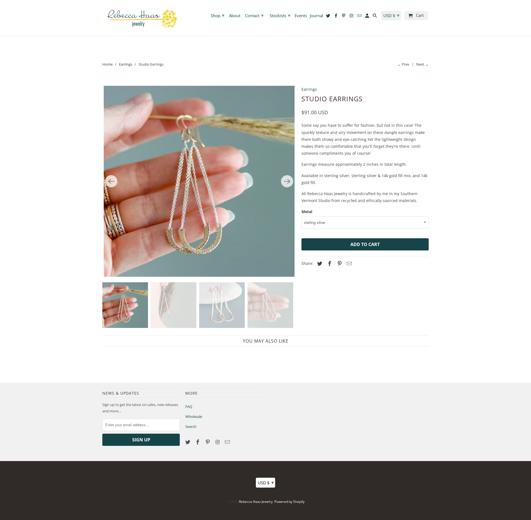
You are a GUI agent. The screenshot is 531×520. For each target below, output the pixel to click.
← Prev (403, 64)
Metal (306, 211)
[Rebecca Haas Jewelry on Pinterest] (208, 442)
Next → (422, 64)
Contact (254, 15)
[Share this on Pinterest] (338, 263)
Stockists (280, 15)
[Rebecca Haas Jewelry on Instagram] (218, 442)
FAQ (188, 406)
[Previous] (111, 181)
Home (107, 64)
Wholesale (193, 416)
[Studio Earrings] (199, 181)
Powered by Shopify (289, 501)
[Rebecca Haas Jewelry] (141, 18)
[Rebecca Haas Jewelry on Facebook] (198, 442)
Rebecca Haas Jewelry (256, 501)
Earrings (125, 64)
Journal (316, 15)
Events (301, 15)
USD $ (266, 482)
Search (190, 426)
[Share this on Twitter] (318, 263)
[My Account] (367, 16)
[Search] (375, 16)
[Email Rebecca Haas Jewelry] (228, 442)
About (234, 15)
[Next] (287, 181)
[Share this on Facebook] (328, 263)
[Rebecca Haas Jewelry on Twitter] (188, 442)
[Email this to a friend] (348, 263)
